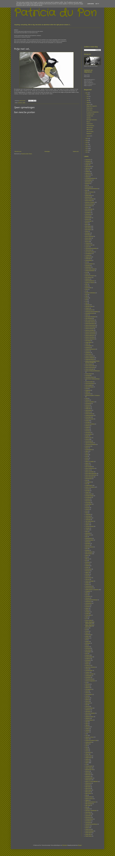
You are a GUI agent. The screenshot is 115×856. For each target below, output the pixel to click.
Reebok (87, 631)
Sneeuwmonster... (91, 125)
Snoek (86, 696)
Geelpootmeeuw (89, 309)
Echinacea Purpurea (90, 275)
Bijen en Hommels (89, 192)
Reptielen (87, 638)
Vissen (86, 750)
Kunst (86, 511)
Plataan (87, 608)
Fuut (86, 301)
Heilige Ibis (87, 408)
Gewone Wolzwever (89, 335)
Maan (86, 531)
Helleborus (87, 412)
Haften (86, 392)
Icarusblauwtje (88, 434)
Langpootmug (88, 517)
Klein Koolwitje (88, 466)
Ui (85, 733)
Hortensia (87, 425)
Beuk (86, 190)
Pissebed (87, 606)
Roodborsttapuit (89, 656)
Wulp (86, 807)
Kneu (86, 483)
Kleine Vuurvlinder (89, 471)
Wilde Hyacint (88, 790)
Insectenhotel (88, 441)
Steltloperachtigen (89, 716)
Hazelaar (87, 400)
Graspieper (87, 352)
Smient (86, 691)
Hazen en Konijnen (89, 401)
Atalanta (87, 176)
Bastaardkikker (88, 180)
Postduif (87, 613)
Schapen (87, 672)
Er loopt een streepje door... (93, 112)
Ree (86, 629)
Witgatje (87, 800)
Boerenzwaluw (88, 205)
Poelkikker (87, 611)
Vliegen (87, 754)
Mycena (87, 564)
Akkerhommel (88, 166)
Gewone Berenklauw (90, 323)
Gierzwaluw (88, 340)
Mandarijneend (88, 538)
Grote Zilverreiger (89, 387)
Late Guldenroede (89, 521)
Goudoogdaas (88, 345)
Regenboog (88, 634)
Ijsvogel (87, 435)
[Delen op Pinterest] (35, 101)
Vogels (24, 102)
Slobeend (87, 687)
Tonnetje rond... (90, 115)
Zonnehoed (88, 822)
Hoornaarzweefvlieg (90, 424)
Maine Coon (88, 535)
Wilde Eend (88, 788)
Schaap (87, 668)
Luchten (87, 529)
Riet (86, 639)
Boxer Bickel (88, 228)
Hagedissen (88, 393)
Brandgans (87, 233)
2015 (87, 148)
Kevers (86, 458)
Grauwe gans (88, 354)
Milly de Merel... (90, 127)
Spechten (87, 697)
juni (88, 96)
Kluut (86, 480)
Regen (86, 633)
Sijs (86, 682)
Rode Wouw (88, 650)
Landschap (87, 516)
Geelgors (87, 308)
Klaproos (87, 465)
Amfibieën (87, 171)
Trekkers (87, 728)
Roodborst (87, 655)
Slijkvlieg (87, 686)
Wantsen (87, 771)
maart (88, 102)
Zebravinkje (88, 812)
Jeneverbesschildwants (90, 444)
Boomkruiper (88, 214)
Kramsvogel (88, 502)
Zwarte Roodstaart (89, 831)
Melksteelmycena (89, 547)
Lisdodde (87, 528)
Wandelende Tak (89, 769)
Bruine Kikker (88, 238)
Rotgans (87, 662)
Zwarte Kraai (88, 829)
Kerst (86, 456)
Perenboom (88, 596)
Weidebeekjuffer (89, 778)
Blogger (80, 845)
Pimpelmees (88, 601)
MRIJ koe (87, 559)
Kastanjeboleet (88, 449)
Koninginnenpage (89, 495)
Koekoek (87, 489)
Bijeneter (87, 193)
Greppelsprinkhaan (89, 359)
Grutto (86, 388)
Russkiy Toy (88, 665)
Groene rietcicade (89, 369)
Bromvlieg (87, 234)
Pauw (86, 594)
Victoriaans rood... (91, 114)
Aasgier (87, 164)
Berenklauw (88, 181)
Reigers (87, 636)
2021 (87, 93)
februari (89, 104)
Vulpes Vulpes (88, 767)
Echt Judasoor (88, 277)
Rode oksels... (90, 110)
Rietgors (87, 641)
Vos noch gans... (90, 131)
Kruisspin (87, 507)
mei (88, 98)
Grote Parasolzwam (89, 383)
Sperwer (87, 699)
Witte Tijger (87, 805)
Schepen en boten (89, 674)
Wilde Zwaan (88, 793)
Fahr (86, 296)
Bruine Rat (87, 239)
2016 (87, 146)
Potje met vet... (90, 123)
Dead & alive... (90, 108)
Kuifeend (87, 509)
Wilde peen (88, 791)
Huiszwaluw (88, 432)
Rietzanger (87, 643)
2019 (87, 140)
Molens (87, 555)
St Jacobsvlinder (89, 708)
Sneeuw (87, 692)
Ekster (86, 286)
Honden (87, 420)
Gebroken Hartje (89, 306)
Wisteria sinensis (89, 798)
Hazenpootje (88, 403)
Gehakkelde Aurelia (89, 313)
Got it (97, 3)
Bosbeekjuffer (88, 217)
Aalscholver (88, 159)
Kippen (87, 463)
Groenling (87, 375)
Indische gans (88, 437)
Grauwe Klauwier (89, 356)
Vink (86, 745)
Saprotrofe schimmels (90, 667)
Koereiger (87, 490)
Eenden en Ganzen (89, 282)
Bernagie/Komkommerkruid (91, 188)
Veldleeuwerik (88, 742)
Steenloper (87, 711)
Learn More (90, 3)
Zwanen (87, 827)
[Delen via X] (32, 101)
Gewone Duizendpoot (90, 327)
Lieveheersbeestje (89, 526)
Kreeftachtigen (88, 504)
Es (85, 291)
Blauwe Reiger (88, 200)
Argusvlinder (88, 175)
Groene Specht (88, 373)
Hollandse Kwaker (89, 419)
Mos (86, 557)
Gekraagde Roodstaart (90, 316)
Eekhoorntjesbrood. (89, 280)
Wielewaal (87, 785)
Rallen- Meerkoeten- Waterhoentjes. (90, 625)
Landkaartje (88, 514)
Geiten (86, 315)
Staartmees (88, 709)
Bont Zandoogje (89, 209)
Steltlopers (87, 718)
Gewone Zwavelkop (89, 337)
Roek (86, 653)
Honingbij (87, 422)
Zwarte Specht (88, 832)
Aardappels (88, 161)
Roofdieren (87, 658)
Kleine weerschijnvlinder (91, 475)
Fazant (86, 298)
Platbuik (87, 610)
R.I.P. (86, 618)
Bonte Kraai (88, 210)
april (88, 100)
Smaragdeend (88, 689)
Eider (86, 284)
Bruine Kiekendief (89, 236)
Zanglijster (87, 808)
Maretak (87, 541)
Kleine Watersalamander (91, 473)
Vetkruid (87, 744)
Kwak (86, 512)
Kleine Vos (87, 470)
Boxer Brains (88, 229)
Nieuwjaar (87, 570)
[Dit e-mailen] (29, 101)
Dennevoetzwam (89, 263)
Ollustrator (64, 845)
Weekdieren (88, 776)
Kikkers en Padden (89, 461)
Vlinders (87, 761)
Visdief (86, 749)
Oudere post (76, 151)
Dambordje (87, 258)
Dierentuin (87, 265)
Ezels (86, 294)
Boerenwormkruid (89, 204)
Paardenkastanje (89, 587)
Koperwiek (87, 500)
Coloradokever (88, 253)
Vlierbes (87, 759)
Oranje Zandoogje (89, 581)
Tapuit (86, 721)
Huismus (87, 429)
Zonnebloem (88, 820)
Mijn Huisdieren (89, 552)
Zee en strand (88, 814)
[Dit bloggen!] (30, 101)
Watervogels (88, 774)
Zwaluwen (87, 826)
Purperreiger (88, 615)
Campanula (88, 243)
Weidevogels (88, 779)
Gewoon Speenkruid (90, 339)
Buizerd (87, 241)
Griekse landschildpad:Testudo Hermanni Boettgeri (92, 362)
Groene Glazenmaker (90, 365)
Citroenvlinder (88, 250)
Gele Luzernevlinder (90, 320)
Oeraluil (87, 576)
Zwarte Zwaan (88, 836)
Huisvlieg (87, 430)
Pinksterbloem (88, 603)
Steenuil (87, 714)
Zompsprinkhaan (89, 819)
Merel (86, 548)
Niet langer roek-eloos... (92, 119)
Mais (86, 536)
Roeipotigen (88, 651)
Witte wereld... (90, 129)
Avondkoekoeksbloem (90, 178)
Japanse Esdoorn (89, 442)
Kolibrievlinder (88, 494)
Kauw (86, 453)
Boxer (86, 224)
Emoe (86, 289)
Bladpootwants (88, 195)
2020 (87, 138)
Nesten (87, 567)
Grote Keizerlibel (89, 381)
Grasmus (87, 351)
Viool (86, 747)
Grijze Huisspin (88, 364)
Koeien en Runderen (90, 487)
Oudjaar (87, 582)
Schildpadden (88, 675)
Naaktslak (87, 565)
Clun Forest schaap (89, 251)
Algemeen (87, 168)
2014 (87, 150)
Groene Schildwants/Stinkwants (92, 370)
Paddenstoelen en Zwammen (92, 589)
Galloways (87, 304)
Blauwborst (87, 197)
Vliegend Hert (88, 756)
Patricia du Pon (55, 12)
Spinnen (87, 701)
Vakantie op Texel (89, 737)
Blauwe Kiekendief (89, 199)
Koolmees (20, 102)
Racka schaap (88, 620)
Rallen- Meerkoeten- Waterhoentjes (90, 622)
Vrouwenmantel (89, 766)
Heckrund (87, 405)
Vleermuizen (88, 752)
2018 (87, 142)
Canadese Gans (89, 245)
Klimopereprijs (88, 478)
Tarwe (86, 723)
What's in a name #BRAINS (91, 781)
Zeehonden (88, 815)
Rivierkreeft (88, 648)
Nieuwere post (18, 151)
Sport (86, 704)
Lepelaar (87, 523)
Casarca (87, 246)
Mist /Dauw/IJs (88, 553)
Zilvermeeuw (88, 817)
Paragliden (87, 591)
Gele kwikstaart (88, 318)
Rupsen (87, 663)
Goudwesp (87, 347)
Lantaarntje (88, 519)
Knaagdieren (88, 482)
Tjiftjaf (86, 725)
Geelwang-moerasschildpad (91, 311)
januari (88, 136)
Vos (86, 764)
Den (86, 262)
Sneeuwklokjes (88, 694)
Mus (86, 560)
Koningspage (88, 497)
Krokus (86, 505)
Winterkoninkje (88, 796)
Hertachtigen (88, 417)
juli (87, 94)
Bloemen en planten (90, 202)
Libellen (87, 524)
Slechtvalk (87, 684)
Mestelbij (87, 550)
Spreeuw (87, 706)
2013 (87, 152)
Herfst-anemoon (89, 413)
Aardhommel (88, 163)
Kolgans (87, 492)
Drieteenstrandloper (89, 270)
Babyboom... (89, 133)
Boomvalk (87, 216)
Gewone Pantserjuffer (90, 332)
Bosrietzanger (88, 221)
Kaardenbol (88, 446)
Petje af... (89, 121)
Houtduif (87, 427)
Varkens (87, 738)
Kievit (86, 459)
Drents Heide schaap (90, 269)
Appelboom (88, 173)
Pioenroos (87, 605)
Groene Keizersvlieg (90, 367)
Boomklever (88, 212)
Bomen (87, 207)
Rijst (86, 644)
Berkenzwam (88, 187)
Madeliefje (87, 533)
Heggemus (87, 407)
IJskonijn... (89, 117)
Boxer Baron (88, 226)
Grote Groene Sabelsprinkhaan (92, 378)
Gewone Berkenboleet (90, 325)
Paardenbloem (88, 586)
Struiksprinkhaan (89, 720)
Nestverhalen (88, 569)
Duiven (87, 274)
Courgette (87, 255)
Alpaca (86, 169)
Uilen (86, 735)
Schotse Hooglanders (90, 680)
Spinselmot (87, 703)
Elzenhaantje (88, 287)
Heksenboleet (88, 410)
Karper (86, 447)
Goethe (87, 344)
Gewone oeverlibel (89, 330)
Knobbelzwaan (88, 485)
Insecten (87, 439)
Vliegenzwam (88, 757)
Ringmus (87, 646)
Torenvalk (87, 726)
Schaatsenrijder (89, 670)
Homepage (47, 151)
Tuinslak (87, 730)
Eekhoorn (87, 279)
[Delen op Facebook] (34, 101)
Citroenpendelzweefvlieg (91, 248)
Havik (86, 398)
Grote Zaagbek (88, 385)
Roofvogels (88, 660)
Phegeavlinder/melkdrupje (91, 599)
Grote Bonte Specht (89, 377)
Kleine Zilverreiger (89, 477)
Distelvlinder (88, 267)
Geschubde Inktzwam (90, 321)
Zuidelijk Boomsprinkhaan (91, 824)
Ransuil (87, 627)
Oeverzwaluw (88, 577)
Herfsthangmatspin (89, 415)
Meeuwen (87, 545)
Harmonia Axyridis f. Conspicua (92, 395)
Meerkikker (87, 543)
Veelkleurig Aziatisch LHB (91, 740)
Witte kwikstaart (88, 803)
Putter (86, 617)
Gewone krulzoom (89, 328)
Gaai (86, 303)
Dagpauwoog (88, 257)
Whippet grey (88, 783)
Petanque (87, 598)
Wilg (86, 795)
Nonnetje (87, 574)
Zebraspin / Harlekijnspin (91, 810)
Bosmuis (87, 219)
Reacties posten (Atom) (26, 153)
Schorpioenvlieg (89, 679)
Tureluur (87, 732)
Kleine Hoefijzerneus (90, 468)
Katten (86, 451)
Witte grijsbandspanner (90, 802)
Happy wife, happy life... (92, 106)
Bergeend (87, 183)
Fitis (86, 299)
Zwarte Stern (88, 834)
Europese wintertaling (90, 292)
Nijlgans (87, 572)
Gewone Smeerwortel (90, 333)
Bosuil (86, 222)
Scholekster (88, 677)
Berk (86, 185)
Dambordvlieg (88, 260)
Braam (86, 231)
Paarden (87, 584)
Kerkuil (86, 454)
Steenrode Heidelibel (90, 713)
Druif (86, 272)
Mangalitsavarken (89, 540)
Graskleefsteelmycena (90, 349)
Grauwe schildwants (90, 357)
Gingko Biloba (88, 342)
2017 (87, 144)
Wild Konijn (88, 786)
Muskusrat (87, 562)
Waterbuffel (88, 773)
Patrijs (86, 593)
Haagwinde (88, 390)
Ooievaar (87, 579)
